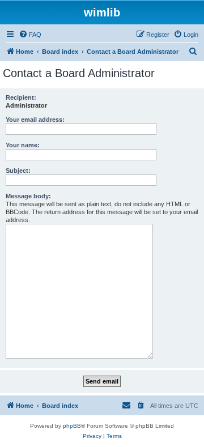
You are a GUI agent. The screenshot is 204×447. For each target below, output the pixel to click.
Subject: (18, 170)
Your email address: (35, 119)
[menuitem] (30, 34)
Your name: (23, 145)
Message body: (28, 196)
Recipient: (21, 97)
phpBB (72, 426)
